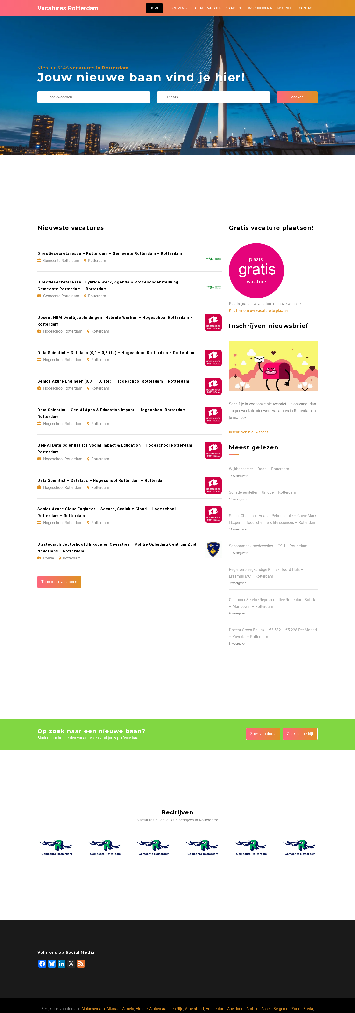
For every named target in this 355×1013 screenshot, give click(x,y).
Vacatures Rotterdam (68, 8)
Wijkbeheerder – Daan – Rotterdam (259, 469)
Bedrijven (175, 8)
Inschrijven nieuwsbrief (270, 8)
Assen (266, 1008)
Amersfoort (194, 1008)
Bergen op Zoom (287, 1008)
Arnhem (253, 1008)
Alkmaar (113, 1008)
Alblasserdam (93, 1008)
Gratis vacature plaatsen (218, 8)
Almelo (128, 1008)
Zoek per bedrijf (300, 733)
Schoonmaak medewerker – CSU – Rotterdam (268, 546)
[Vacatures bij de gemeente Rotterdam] (55, 847)
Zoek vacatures (263, 733)
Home (154, 8)
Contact (306, 8)
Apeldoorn (236, 1008)
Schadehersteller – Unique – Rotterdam (262, 492)
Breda (308, 1008)
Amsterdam (216, 1008)
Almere (142, 1008)
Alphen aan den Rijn (166, 1008)
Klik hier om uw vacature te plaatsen (260, 310)
